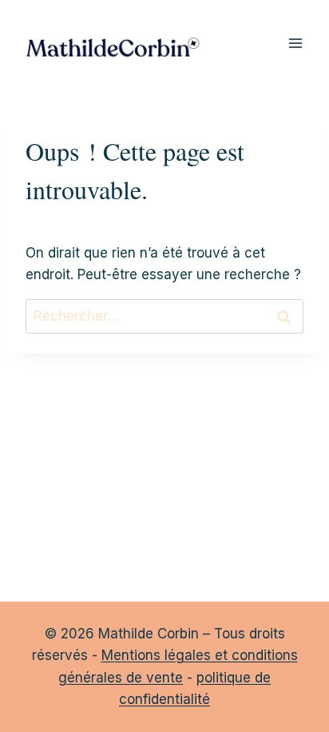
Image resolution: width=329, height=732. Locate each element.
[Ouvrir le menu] (295, 43)
